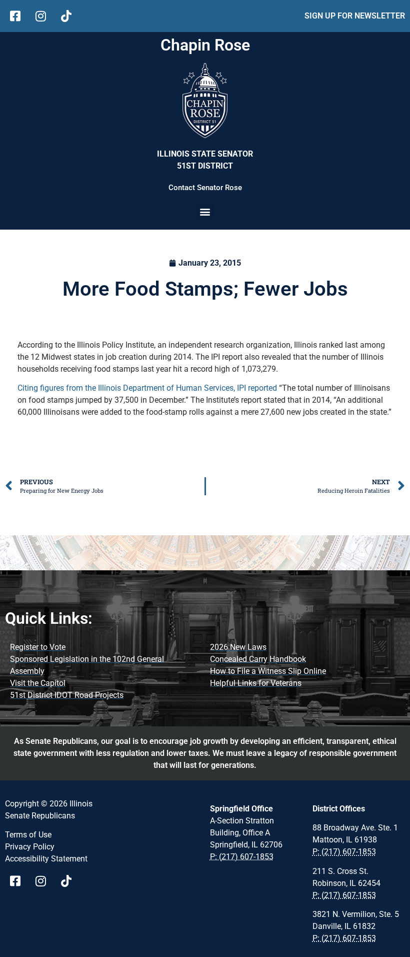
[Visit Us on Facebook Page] (19, 881)
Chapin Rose (205, 45)
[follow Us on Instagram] (44, 16)
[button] (205, 211)
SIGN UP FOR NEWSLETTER (354, 16)
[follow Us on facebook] (19, 16)
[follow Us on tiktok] (69, 16)
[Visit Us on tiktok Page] (69, 881)
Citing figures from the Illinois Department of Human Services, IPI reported (147, 388)
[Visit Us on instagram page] (44, 881)
